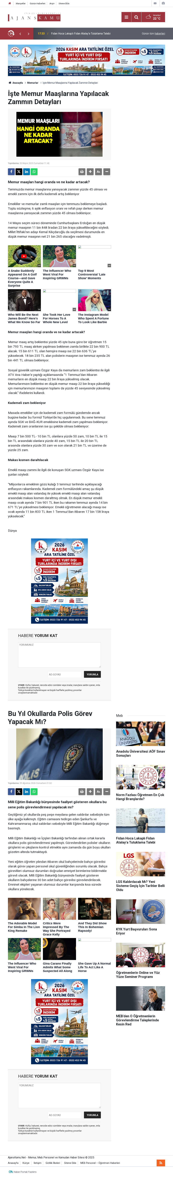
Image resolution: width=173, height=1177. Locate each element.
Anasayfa (17, 82)
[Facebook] (11, 171)
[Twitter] (19, 171)
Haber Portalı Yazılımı (25, 1172)
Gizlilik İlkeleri (53, 1163)
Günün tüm (153, 33)
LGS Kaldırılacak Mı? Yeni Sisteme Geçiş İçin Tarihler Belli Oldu (88, 33)
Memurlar (32, 82)
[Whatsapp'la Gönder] (34, 171)
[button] (90, 171)
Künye (26, 1163)
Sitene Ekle (64, 3)
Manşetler (21, 3)
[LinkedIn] (26, 171)
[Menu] (126, 17)
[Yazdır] (82, 171)
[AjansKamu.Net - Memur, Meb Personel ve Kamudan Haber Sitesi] (34, 16)
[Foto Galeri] (163, 3)
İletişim (37, 1163)
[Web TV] (155, 3)
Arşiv (52, 3)
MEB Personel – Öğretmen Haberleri (100, 1163)
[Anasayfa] (10, 3)
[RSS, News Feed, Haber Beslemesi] (161, 1163)
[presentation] (20, 34)
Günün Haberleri (37, 3)
